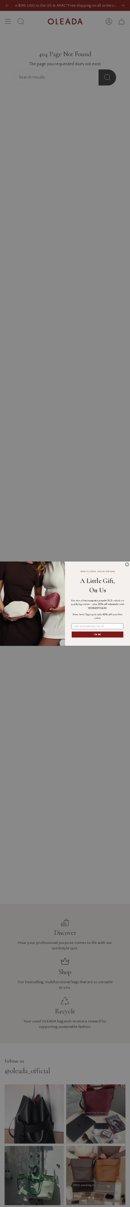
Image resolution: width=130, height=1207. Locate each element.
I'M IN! (97, 634)
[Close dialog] (127, 564)
